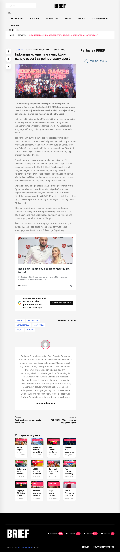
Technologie (52, 18)
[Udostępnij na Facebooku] (8, 51)
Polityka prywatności (104, 547)
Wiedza (67, 18)
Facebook (56, 534)
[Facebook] (68, 320)
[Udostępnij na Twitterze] (8, 59)
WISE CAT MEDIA (26, 547)
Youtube (109, 534)
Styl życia (34, 18)
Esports (81, 18)
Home (11, 35)
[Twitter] (72, 320)
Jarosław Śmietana (41, 50)
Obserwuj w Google (61, 303)
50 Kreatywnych (99, 18)
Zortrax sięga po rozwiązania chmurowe (28, 421)
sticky (30, 330)
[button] (9, 13)
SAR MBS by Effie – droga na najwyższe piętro (63, 421)
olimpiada (38, 325)
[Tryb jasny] (10, 30)
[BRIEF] (60, 6)
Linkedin (74, 534)
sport (19, 330)
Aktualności (17, 18)
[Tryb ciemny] (18, 30)
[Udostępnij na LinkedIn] (8, 66)
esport (20, 320)
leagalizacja (23, 325)
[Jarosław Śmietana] (45, 344)
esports (22, 35)
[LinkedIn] (75, 320)
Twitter (91, 534)
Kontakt (15, 25)
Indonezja (33, 320)
